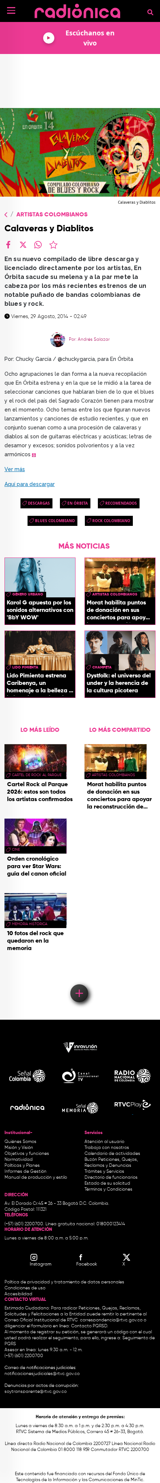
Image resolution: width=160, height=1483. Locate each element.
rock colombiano (111, 520)
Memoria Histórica (29, 924)
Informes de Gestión (25, 1171)
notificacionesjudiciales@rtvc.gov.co (42, 1374)
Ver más (14, 469)
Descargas (39, 503)
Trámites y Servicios (104, 1171)
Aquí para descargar (29, 484)
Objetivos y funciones (26, 1154)
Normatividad (18, 1159)
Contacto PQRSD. (89, 1326)
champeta (102, 667)
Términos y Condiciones (108, 1189)
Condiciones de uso (24, 1288)
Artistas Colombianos (51, 215)
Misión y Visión (18, 1148)
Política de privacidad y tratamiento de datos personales (64, 1282)
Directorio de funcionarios (111, 1177)
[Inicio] (77, 9)
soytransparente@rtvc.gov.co (35, 1392)
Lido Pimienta (25, 667)
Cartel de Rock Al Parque (36, 775)
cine (16, 849)
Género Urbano (27, 594)
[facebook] (8, 244)
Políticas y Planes (22, 1165)
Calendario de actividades (112, 1154)
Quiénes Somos (20, 1142)
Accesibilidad (18, 1294)
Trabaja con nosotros (106, 1148)
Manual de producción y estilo (35, 1177)
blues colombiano (55, 520)
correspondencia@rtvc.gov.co (111, 1320)
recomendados (121, 503)
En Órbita (77, 503)
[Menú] (11, 10)
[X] (23, 244)
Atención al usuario (104, 1142)
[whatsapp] (38, 244)
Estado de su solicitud (107, 1183)
